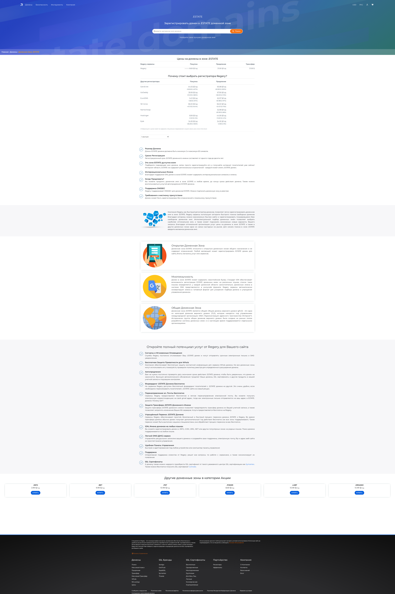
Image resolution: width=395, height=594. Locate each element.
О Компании (245, 565)
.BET (100, 485)
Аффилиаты (217, 567)
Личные (189, 579)
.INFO (35, 485)
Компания (245, 560)
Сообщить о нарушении (139, 590)
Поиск (134, 565)
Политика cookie (156, 590)
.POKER (230, 485)
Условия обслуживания (236, 542)
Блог (242, 573)
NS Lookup (136, 582)
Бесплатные (190, 565)
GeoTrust (162, 567)
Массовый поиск (138, 567)
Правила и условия (246, 590)
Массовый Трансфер (139, 576)
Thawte (161, 576)
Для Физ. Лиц (191, 576)
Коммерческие (191, 582)
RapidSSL (162, 570)
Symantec (250, 464)
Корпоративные (192, 585)
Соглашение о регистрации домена (143, 593)
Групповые (190, 573)
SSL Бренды (165, 560)
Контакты (243, 567)
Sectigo (161, 565)
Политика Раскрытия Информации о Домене (221, 590)
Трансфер (135, 573)
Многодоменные (192, 570)
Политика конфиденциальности (192, 590)
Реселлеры (217, 565)
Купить (36, 493)
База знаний (245, 570)
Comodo (192, 467)
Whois (134, 579)
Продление (136, 570)
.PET (165, 485)
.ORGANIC (359, 485)
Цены (134, 585)
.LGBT (294, 485)
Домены (136, 560)
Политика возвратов (172, 590)
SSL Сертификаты (195, 560)
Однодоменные (192, 567)
